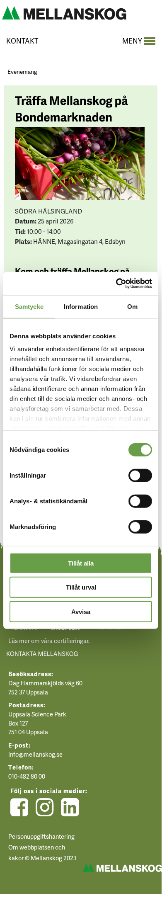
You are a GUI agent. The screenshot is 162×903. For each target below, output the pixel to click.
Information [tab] (81, 306)
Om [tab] (132, 306)
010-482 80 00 (26, 776)
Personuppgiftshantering (41, 836)
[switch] (140, 474)
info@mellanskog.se (35, 754)
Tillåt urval (81, 587)
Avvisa (80, 611)
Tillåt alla (81, 562)
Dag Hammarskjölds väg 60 (45, 683)
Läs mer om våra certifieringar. (48, 640)
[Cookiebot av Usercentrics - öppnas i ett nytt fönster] (116, 283)
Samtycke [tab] (29, 306)
